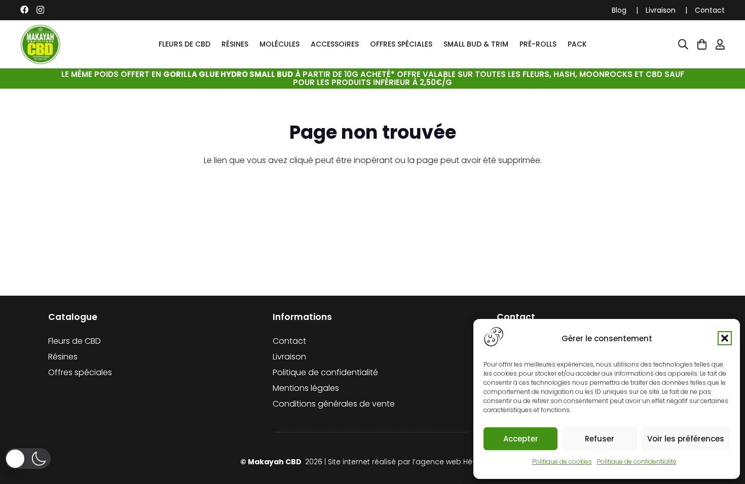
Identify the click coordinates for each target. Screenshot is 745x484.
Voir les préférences (685, 438)
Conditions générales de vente (334, 404)
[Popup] (683, 44)
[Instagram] (40, 10)
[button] (725, 338)
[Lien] (720, 44)
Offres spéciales (80, 372)
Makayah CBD (275, 462)
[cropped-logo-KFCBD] (40, 44)
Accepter (520, 438)
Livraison (661, 10)
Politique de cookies (562, 461)
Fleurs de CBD (74, 341)
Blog (619, 10)
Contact (710, 10)
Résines (63, 356)
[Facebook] (24, 10)
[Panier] (702, 44)
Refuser (599, 438)
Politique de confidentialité (637, 461)
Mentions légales (306, 388)
